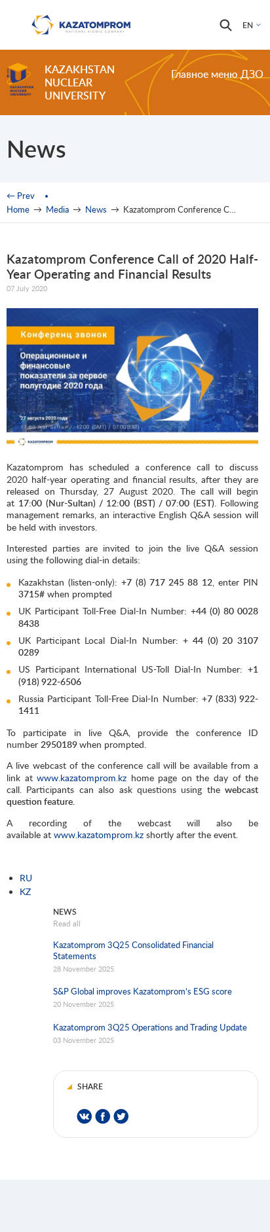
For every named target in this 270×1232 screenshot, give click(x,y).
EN (247, 25)
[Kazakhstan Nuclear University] (20, 79)
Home (18, 209)
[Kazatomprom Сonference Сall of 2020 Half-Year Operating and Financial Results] (132, 445)
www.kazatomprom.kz (81, 777)
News (96, 209)
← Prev (21, 195)
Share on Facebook (102, 1116)
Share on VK (84, 1116)
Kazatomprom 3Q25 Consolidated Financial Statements (133, 950)
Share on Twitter (120, 1116)
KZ (25, 891)
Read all (67, 923)
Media (57, 209)
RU (26, 877)
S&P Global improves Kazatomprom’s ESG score (142, 991)
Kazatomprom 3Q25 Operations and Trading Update (150, 1027)
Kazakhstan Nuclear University (80, 82)
